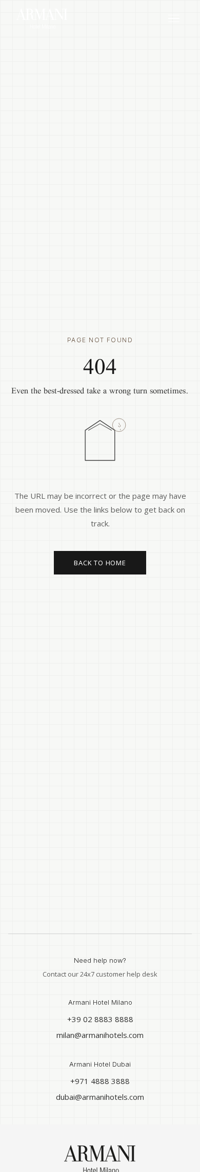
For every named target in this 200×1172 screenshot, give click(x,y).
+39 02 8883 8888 (100, 1019)
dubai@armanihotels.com (100, 1097)
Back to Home (100, 562)
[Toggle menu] (173, 19)
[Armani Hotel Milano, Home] (42, 18)
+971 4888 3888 (100, 1081)
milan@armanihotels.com (100, 1035)
